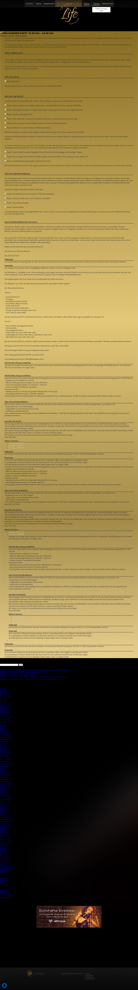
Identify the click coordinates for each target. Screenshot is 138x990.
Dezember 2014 (6, 862)
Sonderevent (5, 885)
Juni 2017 (3, 808)
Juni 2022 (3, 744)
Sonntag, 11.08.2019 (16, 445)
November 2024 (6, 706)
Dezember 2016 (6, 819)
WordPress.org (6, 897)
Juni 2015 (3, 848)
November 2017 (6, 799)
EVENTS (39, 3)
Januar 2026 (4, 695)
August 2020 (4, 755)
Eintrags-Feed (5, 893)
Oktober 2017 (5, 802)
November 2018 (6, 779)
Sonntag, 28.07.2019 (16, 443)
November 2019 (6, 761)
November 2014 (6, 864)
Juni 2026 (3, 690)
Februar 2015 (5, 857)
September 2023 (6, 721)
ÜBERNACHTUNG (107, 3)
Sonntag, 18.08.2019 (16, 448)
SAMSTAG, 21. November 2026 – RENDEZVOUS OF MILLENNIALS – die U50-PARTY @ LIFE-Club (35, 670)
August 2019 (4, 766)
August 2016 (4, 826)
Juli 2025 (3, 699)
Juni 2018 (3, 790)
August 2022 (4, 741)
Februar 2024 (5, 713)
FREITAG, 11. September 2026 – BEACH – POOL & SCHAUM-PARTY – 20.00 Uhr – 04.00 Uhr (33, 677)
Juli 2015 (3, 846)
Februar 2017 (5, 815)
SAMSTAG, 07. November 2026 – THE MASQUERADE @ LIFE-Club (24, 673)
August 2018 (4, 786)
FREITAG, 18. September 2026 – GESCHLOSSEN (17, 675)
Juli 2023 (3, 724)
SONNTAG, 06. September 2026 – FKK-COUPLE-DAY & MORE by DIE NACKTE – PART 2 (31, 679)
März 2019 (4, 773)
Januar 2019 (4, 777)
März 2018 (4, 793)
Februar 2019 (5, 775)
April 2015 (4, 853)
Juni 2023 (3, 726)
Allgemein (3, 878)
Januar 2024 (4, 715)
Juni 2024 (3, 710)
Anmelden (4, 890)
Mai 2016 (3, 830)
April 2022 (4, 748)
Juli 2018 (3, 788)
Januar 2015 (4, 859)
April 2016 (4, 833)
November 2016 (6, 822)
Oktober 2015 (5, 844)
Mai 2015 (3, 850)
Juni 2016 (3, 828)
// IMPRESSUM (89, 977)
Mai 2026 (3, 693)
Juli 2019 (3, 768)
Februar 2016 (5, 837)
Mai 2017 (3, 810)
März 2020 (4, 757)
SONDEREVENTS (49, 3)
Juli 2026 (3, 688)
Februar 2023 (5, 733)
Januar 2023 (4, 735)
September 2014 (6, 868)
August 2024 (4, 708)
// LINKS (87, 974)
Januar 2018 (4, 795)
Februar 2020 (5, 759)
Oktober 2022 (5, 737)
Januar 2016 (4, 839)
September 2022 (6, 739)
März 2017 (4, 813)
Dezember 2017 (6, 797)
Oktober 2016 (5, 824)
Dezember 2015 (6, 842)
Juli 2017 (3, 806)
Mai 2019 (3, 770)
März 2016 (4, 835)
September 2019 (6, 764)
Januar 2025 (4, 704)
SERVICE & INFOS (86, 3)
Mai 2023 (3, 728)
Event (2, 883)
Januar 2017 (4, 817)
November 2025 (6, 697)
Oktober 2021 (5, 750)
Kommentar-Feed (6, 895)
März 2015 (4, 855)
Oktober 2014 (5, 866)
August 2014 (4, 870)
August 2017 (4, 804)
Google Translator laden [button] (101, 10)
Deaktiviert (4, 880)
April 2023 (4, 730)
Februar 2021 (5, 753)
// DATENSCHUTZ (90, 979)
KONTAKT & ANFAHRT (96, 3)
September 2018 (6, 784)
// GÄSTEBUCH (89, 975)
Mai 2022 (3, 746)
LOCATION (30, 3)
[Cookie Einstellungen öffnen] (4, 987)
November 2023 (6, 717)
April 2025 (4, 701)
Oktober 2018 (5, 781)
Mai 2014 (3, 873)
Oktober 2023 (5, 719)
